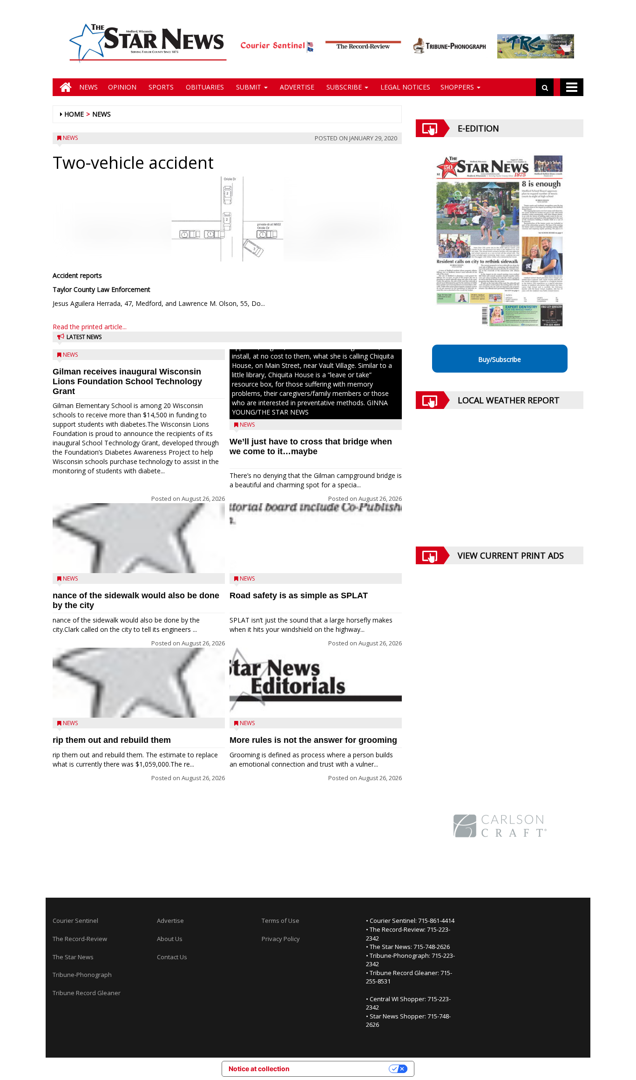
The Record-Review (80, 939)
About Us (170, 939)
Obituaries (204, 87)
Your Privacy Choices (343, 1069)
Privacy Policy (281, 939)
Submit (248, 87)
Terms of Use (280, 920)
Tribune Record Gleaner (87, 993)
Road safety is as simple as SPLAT (299, 595)
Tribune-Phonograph (82, 974)
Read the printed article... (90, 326)
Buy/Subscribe (499, 359)
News (88, 87)
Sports (160, 87)
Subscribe (344, 87)
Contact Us (172, 957)
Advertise (296, 87)
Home (74, 114)
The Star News (73, 957)
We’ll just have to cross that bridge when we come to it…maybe (311, 446)
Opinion (122, 87)
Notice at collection (259, 1069)
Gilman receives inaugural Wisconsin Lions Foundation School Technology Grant (127, 381)
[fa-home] (63, 87)
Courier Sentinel (75, 920)
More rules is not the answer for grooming (313, 740)
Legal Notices (404, 87)
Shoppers (458, 87)
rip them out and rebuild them (112, 740)
